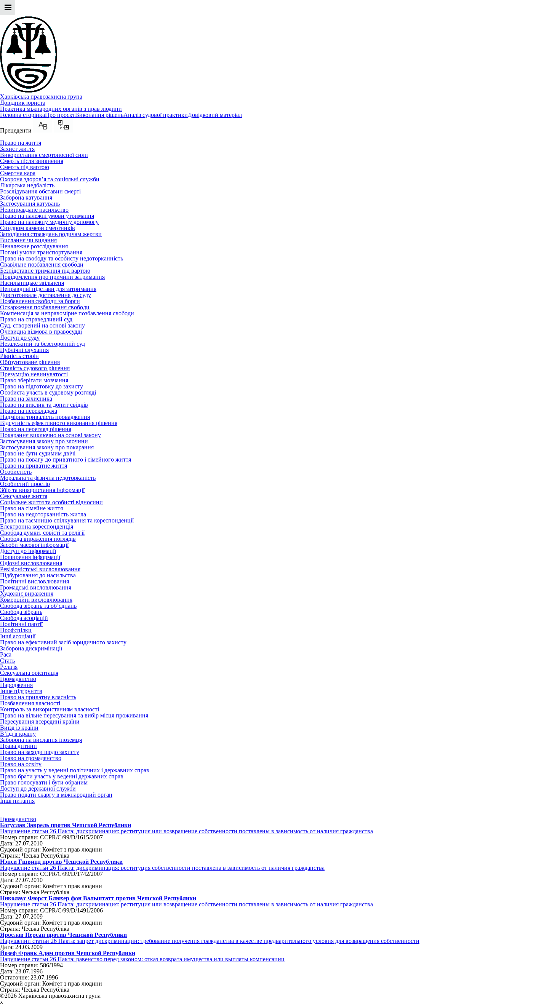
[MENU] (7, 13)
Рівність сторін (19, 356)
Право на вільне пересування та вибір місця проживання (74, 715)
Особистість (16, 471)
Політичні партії (21, 624)
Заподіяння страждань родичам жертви (51, 234)
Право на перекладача (28, 410)
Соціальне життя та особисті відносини (51, 502)
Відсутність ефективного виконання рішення (58, 423)
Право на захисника (26, 398)
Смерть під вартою (24, 167)
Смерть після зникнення (31, 161)
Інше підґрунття (21, 691)
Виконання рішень (99, 115)
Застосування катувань (30, 203)
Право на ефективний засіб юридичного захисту (63, 642)
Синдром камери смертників (37, 228)
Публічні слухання (24, 350)
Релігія (9, 666)
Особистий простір (25, 484)
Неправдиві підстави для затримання (48, 289)
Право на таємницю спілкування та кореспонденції (67, 520)
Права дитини (18, 746)
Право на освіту (21, 764)
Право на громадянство (30, 758)
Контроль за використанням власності (49, 709)
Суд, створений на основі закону (42, 325)
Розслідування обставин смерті (40, 191)
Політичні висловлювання (34, 581)
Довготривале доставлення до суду (45, 295)
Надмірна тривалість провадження (45, 417)
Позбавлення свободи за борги (40, 301)
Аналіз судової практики (155, 115)
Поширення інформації (30, 557)
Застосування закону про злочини (44, 441)
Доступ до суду (20, 337)
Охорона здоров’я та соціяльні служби (49, 179)
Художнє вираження (26, 593)
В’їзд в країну (18, 733)
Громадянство (18, 679)
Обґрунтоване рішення (30, 362)
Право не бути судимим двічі (37, 453)
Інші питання (17, 800)
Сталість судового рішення (35, 368)
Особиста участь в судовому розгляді (48, 392)
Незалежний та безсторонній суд (42, 343)
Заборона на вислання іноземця (41, 740)
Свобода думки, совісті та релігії (42, 532)
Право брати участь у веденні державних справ (61, 776)
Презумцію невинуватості (34, 374)
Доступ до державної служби (38, 788)
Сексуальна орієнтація (29, 672)
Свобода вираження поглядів (38, 538)
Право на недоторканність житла (43, 514)
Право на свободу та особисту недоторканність (61, 258)
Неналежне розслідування (34, 246)
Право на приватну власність (38, 697)
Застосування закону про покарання (47, 447)
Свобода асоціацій (24, 618)
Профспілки (16, 630)
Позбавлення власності (30, 703)
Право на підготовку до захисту (41, 386)
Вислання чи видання (28, 240)
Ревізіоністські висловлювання (40, 569)
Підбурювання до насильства (38, 575)
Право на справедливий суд (36, 319)
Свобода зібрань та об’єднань (38, 605)
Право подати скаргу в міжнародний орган (56, 794)
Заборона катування (26, 197)
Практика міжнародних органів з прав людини (61, 108)
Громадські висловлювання (35, 587)
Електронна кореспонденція (36, 526)
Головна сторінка (22, 115)
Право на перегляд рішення (35, 429)
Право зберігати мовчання (34, 380)
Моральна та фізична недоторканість (48, 478)
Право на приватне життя (33, 465)
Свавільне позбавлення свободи (41, 264)
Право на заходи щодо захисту (39, 752)
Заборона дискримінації (31, 648)
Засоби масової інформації (34, 545)
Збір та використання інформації (42, 490)
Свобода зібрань (21, 612)
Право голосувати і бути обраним (44, 782)
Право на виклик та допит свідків (44, 404)
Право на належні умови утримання (47, 216)
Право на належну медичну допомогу (49, 222)
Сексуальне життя (23, 496)
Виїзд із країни (19, 727)
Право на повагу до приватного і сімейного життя (65, 459)
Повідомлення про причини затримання (52, 276)
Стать (7, 660)
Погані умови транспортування (41, 252)
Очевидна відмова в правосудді (41, 331)
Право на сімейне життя (31, 508)
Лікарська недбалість (27, 185)
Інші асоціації (17, 636)
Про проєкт (60, 115)
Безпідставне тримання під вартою (45, 270)
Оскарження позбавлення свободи (45, 307)
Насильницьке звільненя (32, 283)
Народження (16, 685)
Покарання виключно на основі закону (50, 435)
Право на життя (20, 142)
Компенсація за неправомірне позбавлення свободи (67, 313)
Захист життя (17, 148)
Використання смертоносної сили (44, 155)
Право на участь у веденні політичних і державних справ (74, 770)
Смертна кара (17, 173)
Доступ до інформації (28, 551)
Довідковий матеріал (215, 115)
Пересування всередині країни (40, 721)
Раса (5, 654)
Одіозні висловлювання (31, 563)
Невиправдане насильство (34, 209)
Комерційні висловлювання (36, 599)
